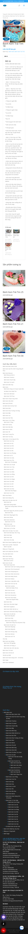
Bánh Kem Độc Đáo (8, 427)
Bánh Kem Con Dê (8, 484)
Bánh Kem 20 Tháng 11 (10, 645)
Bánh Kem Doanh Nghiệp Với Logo (12, 542)
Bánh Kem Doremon (16, 763)
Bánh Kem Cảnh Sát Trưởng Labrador (15, 566)
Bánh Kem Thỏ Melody (11, 462)
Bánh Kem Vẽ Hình (8, 403)
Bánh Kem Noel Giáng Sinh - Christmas (13, 657)
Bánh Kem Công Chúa (10, 620)
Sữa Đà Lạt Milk (7, 655)
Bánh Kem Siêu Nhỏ (8, 401)
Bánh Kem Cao (6, 415)
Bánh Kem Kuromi (10, 590)
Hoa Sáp (5, 639)
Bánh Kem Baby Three (12, 588)
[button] (22, 22)
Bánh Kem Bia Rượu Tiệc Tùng (12, 532)
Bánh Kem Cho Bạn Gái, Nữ (14, 14)
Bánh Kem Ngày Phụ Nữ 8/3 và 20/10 (13, 510)
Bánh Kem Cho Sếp (9, 540)
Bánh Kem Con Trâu (9, 467)
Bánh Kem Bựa (8, 535)
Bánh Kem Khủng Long (11, 631)
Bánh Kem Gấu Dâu (10, 593)
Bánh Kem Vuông (7, 556)
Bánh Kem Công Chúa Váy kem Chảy (15, 622)
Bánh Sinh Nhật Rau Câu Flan (10, 551)
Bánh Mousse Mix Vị (9, 375)
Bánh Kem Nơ (7, 502)
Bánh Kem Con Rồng (9, 474)
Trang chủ (5, 14)
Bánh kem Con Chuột (9, 464)
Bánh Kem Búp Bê (10, 616)
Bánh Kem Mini (7, 408)
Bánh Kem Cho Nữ (11, 745)
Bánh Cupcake (7, 546)
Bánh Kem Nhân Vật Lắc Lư (11, 609)
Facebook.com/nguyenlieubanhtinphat (13, 901)
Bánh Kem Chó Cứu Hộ (11, 583)
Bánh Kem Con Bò (8, 450)
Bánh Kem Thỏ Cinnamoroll (12, 569)
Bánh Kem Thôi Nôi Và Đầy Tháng (12, 611)
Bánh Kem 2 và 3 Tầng (8, 420)
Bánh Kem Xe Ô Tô (10, 636)
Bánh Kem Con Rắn (9, 481)
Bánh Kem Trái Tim (14, 16)
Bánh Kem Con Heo (9, 489)
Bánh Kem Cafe (8, 537)
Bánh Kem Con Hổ (8, 469)
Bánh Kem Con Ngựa (9, 479)
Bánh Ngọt (5, 660)
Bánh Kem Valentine (9, 520)
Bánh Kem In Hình (7, 429)
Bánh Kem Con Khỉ (9, 476)
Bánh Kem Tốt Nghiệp (9, 643)
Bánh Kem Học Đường (8, 641)
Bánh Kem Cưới (8, 524)
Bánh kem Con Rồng (13, 809)
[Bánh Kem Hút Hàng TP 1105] (8, 231)
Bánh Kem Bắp (6, 413)
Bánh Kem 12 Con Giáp (12, 800)
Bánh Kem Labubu (10, 586)
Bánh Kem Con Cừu (9, 441)
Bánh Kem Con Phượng (10, 453)
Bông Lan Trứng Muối (8, 549)
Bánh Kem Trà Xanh (9, 382)
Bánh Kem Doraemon (10, 595)
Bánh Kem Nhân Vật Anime (12, 574)
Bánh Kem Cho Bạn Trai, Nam (10, 531)
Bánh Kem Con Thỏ (9, 460)
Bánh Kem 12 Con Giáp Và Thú (11, 439)
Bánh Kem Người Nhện (12, 599)
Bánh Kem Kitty (9, 618)
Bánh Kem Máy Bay (10, 627)
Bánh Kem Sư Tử (8, 455)
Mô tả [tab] (6, 56)
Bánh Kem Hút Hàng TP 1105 (8, 235)
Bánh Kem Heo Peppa (10, 490)
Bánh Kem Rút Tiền (8, 418)
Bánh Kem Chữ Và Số (8, 653)
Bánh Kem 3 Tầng (8, 422)
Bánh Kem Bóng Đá (10, 629)
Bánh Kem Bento (7, 495)
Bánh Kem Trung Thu (8, 434)
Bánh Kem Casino (8, 560)
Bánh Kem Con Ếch (9, 446)
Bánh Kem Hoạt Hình (9, 565)
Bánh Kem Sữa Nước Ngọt (11, 604)
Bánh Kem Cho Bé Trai (10, 625)
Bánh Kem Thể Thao (9, 396)
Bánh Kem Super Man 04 (16, 235)
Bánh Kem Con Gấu (9, 458)
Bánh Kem (11, 51)
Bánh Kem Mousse (8, 373)
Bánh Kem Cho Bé (7, 563)
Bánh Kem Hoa (9, 512)
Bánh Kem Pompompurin (11, 571)
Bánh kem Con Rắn (13, 812)
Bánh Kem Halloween (8, 662)
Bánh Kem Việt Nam (9, 394)
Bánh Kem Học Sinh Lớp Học (11, 648)
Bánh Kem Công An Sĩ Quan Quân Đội (14, 389)
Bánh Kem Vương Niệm (10, 504)
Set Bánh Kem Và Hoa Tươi (10, 406)
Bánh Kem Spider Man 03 (8, 249)
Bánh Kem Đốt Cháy (8, 384)
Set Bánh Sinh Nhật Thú (10, 391)
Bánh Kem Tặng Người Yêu (11, 515)
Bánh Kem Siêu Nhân (10, 597)
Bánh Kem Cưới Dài (10, 526)
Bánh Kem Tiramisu (9, 377)
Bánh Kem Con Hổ (13, 804)
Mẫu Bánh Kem (8, 712)
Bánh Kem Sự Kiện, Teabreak (10, 545)
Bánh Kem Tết (6, 432)
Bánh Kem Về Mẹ (8, 517)
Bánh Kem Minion (9, 634)
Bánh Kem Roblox (9, 579)
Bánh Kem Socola (7, 424)
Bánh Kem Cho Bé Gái (9, 614)
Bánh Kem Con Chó (9, 493)
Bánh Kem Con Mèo (9, 472)
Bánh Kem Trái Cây (8, 436)
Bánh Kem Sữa (8, 602)
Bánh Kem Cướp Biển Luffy (12, 581)
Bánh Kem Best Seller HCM (10, 366)
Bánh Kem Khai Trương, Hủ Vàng (11, 410)
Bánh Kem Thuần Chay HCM (10, 398)
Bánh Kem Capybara (9, 606)
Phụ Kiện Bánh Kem (8, 554)
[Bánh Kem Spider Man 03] (8, 245)
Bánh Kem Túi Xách (8, 650)
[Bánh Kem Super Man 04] (16, 231)
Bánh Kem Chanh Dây (9, 380)
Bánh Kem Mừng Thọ (8, 498)
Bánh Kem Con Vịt (8, 443)
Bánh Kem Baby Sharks (11, 576)
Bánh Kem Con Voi (9, 448)
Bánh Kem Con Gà (8, 486)
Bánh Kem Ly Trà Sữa (9, 528)
